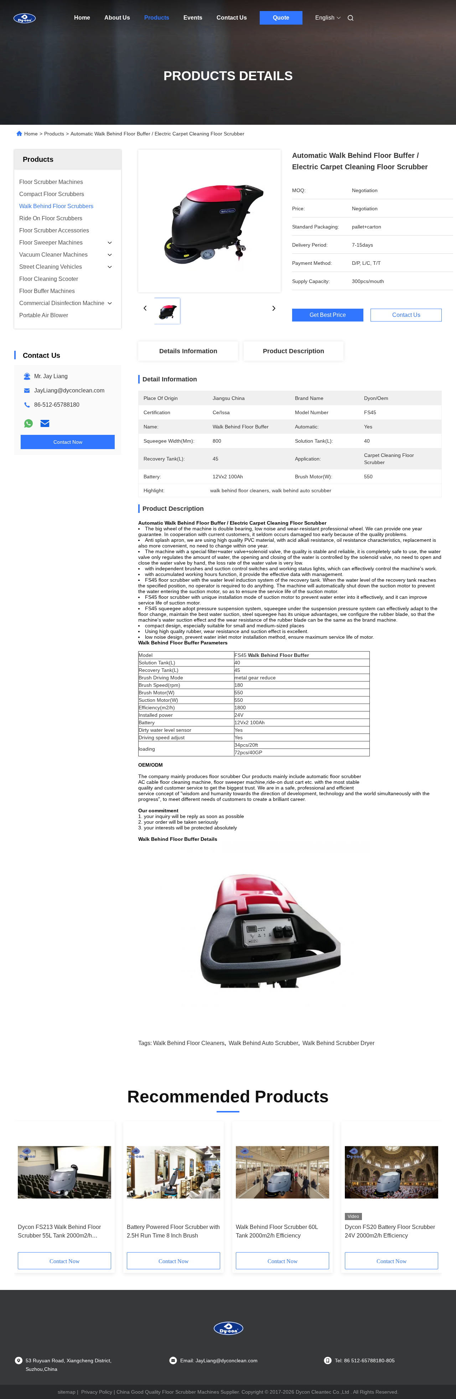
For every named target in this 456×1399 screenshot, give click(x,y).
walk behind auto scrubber (263, 1043)
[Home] (24, 18)
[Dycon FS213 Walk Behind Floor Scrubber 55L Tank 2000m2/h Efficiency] (64, 1172)
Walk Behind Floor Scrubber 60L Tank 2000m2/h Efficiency (277, 1231)
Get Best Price (328, 315)
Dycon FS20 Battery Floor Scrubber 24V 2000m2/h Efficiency (390, 1231)
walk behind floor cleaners (188, 1043)
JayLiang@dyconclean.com (69, 390)
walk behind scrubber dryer (338, 1043)
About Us (117, 18)
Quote (281, 18)
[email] (45, 423)
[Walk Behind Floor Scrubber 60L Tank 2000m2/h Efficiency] (282, 1172)
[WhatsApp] (28, 423)
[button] (27, 1189)
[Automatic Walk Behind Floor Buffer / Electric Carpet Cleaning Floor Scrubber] (209, 221)
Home (82, 18)
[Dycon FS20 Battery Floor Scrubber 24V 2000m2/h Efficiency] (391, 1172)
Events (192, 18)
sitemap (67, 1392)
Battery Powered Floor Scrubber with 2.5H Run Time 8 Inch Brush (173, 1231)
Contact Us (232, 18)
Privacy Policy (96, 1392)
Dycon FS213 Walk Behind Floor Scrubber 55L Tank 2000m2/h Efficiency (59, 1232)
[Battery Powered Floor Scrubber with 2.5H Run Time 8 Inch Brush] (173, 1172)
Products (156, 18)
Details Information (188, 351)
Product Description (293, 351)
